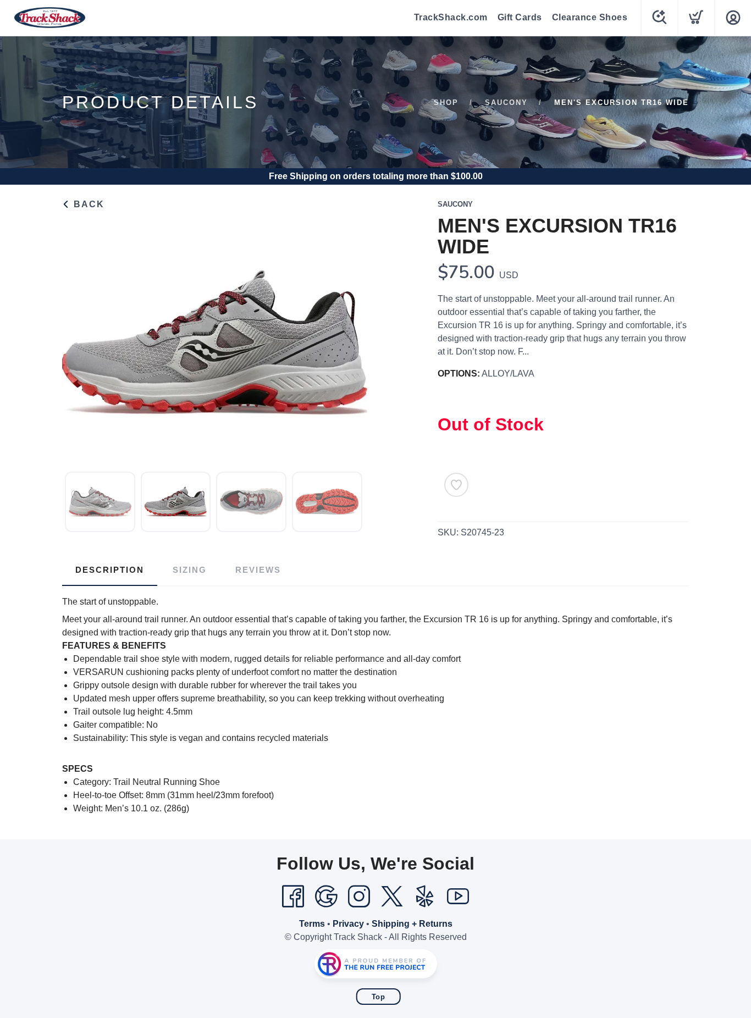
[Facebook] (293, 896)
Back (87, 204)
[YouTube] (457, 896)
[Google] (326, 896)
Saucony (506, 102)
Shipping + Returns (412, 923)
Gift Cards (520, 17)
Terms (312, 923)
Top (378, 997)
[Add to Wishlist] (456, 485)
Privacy (348, 923)
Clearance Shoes (590, 17)
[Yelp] (424, 896)
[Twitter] (391, 896)
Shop (446, 102)
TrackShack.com (451, 17)
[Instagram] (359, 896)
